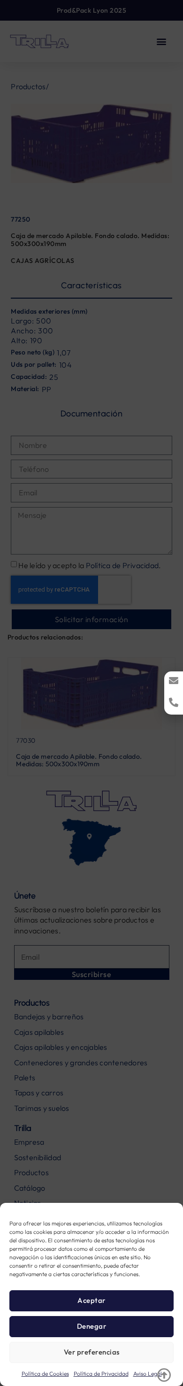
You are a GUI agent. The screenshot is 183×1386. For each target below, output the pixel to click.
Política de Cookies (45, 1373)
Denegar (92, 1326)
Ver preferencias (92, 1352)
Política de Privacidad (101, 1373)
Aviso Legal (147, 1373)
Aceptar (91, 1300)
